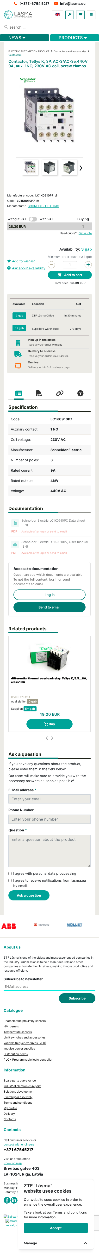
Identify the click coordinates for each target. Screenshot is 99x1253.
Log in (50, 595)
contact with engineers (19, 1144)
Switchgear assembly (18, 1097)
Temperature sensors (18, 1032)
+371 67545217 (18, 1149)
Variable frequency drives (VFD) (25, 1043)
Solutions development (19, 1091)
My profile (10, 1108)
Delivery (9, 1113)
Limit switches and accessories (24, 1037)
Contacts (10, 1119)
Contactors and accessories (70, 51)
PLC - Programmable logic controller (28, 1059)
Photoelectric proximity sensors (25, 1021)
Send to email (49, 607)
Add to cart (72, 275)
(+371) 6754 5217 (34, 3)
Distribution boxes (16, 1054)
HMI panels (11, 1026)
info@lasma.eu (73, 3)
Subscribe (77, 998)
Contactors (14, 54)
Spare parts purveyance (20, 1080)
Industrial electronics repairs (22, 1086)
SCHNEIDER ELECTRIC (43, 206)
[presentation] (47, 738)
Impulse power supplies (19, 1048)
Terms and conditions (18, 1102)
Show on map (13, 1163)
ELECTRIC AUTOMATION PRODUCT (29, 51)
